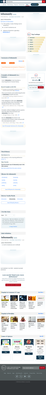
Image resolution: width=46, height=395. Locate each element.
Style (2, 215)
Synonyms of (7, 21)
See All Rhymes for (12, 189)
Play (6, 352)
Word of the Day (36, 77)
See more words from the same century (11, 168)
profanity (4, 182)
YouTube (25, 376)
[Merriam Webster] (36, 75)
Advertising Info (19, 373)
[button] (27, 4)
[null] (39, 80)
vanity (14, 185)
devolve (35, 80)
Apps (13, 373)
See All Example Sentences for (12, 126)
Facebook (17, 376)
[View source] (8, 98)
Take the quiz (40, 357)
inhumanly (20, 199)
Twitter (21, 376)
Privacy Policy (33, 373)
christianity (4, 177)
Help (5, 373)
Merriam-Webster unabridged (13, 284)
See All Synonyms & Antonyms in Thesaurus (13, 67)
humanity (15, 177)
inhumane (3, 199)
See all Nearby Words (12, 202)
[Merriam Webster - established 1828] (4, 1)
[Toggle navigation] (1, 1)
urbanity (15, 182)
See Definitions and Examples (36, 82)
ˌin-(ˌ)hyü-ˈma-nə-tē (14, 16)
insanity (15, 180)
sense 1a (3, 159)
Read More (17, 90)
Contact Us (26, 373)
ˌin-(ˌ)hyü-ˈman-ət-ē (15, 240)
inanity (3, 180)
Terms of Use (39, 373)
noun (14, 14)
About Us (9, 373)
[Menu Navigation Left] (1, 4)
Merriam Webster (3, 367)
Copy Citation (13, 226)
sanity (3, 185)
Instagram (29, 376)
